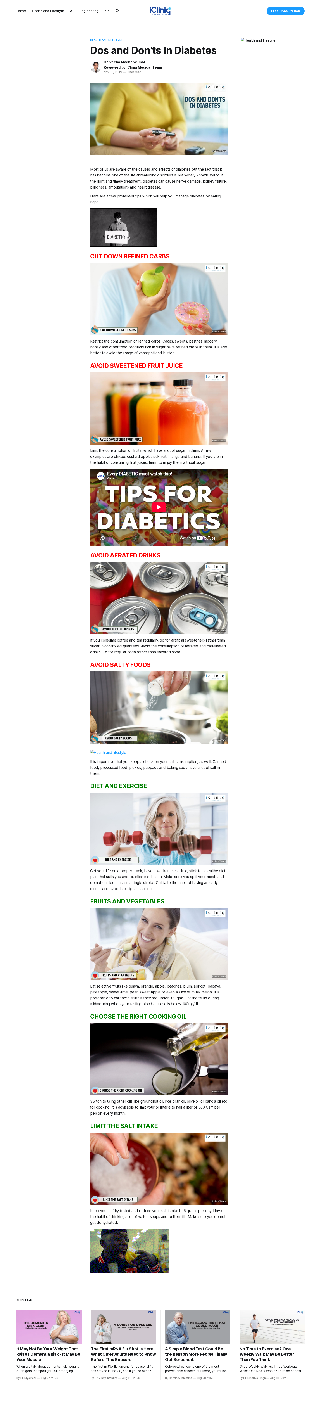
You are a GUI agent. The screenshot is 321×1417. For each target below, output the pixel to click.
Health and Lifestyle (48, 11)
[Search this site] (117, 10)
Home (21, 11)
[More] (107, 10)
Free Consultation (285, 11)
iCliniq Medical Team (144, 67)
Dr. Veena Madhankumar (124, 62)
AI (71, 11)
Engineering (89, 11)
